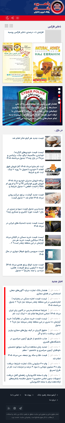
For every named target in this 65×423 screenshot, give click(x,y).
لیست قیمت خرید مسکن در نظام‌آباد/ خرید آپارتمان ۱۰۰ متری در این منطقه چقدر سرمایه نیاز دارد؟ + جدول (34, 322)
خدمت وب (15, 417)
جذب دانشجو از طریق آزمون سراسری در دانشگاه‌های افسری (35, 340)
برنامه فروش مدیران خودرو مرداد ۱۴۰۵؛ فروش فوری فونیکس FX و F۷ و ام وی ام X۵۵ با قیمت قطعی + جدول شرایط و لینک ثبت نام (25, 185)
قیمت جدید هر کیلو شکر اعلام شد (28, 138)
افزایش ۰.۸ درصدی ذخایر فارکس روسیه (26, 32)
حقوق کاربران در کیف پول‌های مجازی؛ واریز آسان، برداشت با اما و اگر (34, 332)
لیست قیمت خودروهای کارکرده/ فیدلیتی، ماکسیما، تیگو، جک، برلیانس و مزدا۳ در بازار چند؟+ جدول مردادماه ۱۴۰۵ (25, 155)
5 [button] (59, 102)
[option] (32, 105)
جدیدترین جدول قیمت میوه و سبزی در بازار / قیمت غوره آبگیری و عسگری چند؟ (25, 210)
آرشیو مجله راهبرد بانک (46, 394)
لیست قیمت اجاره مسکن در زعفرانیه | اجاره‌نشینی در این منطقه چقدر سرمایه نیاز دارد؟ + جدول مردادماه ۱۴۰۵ (35, 302)
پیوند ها (28, 394)
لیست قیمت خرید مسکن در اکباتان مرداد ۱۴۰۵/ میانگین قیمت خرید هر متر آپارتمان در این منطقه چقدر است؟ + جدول (25, 241)
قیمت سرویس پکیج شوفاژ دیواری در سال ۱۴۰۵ (25, 253)
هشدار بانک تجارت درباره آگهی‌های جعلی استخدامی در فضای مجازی (35, 292)
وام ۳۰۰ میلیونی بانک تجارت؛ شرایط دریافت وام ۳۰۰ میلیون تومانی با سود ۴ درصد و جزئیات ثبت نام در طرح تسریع (34, 367)
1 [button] (59, 89)
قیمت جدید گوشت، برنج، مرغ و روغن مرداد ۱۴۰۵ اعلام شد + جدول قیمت (26, 196)
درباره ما (52, 399)
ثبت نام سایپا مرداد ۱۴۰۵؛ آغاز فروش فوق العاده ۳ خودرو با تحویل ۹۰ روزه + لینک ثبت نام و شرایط (25, 169)
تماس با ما (14, 394)
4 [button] (59, 99)
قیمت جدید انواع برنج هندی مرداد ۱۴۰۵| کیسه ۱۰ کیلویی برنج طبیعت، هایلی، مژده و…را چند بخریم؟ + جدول (25, 267)
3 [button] (59, 96)
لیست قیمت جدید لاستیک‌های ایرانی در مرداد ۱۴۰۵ (25, 224)
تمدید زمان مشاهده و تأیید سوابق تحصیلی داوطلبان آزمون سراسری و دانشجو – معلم (34, 348)
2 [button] (59, 92)
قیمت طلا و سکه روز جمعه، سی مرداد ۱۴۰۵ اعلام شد (34, 357)
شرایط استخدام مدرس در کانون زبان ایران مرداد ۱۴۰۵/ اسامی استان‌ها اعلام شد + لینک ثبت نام (35, 312)
